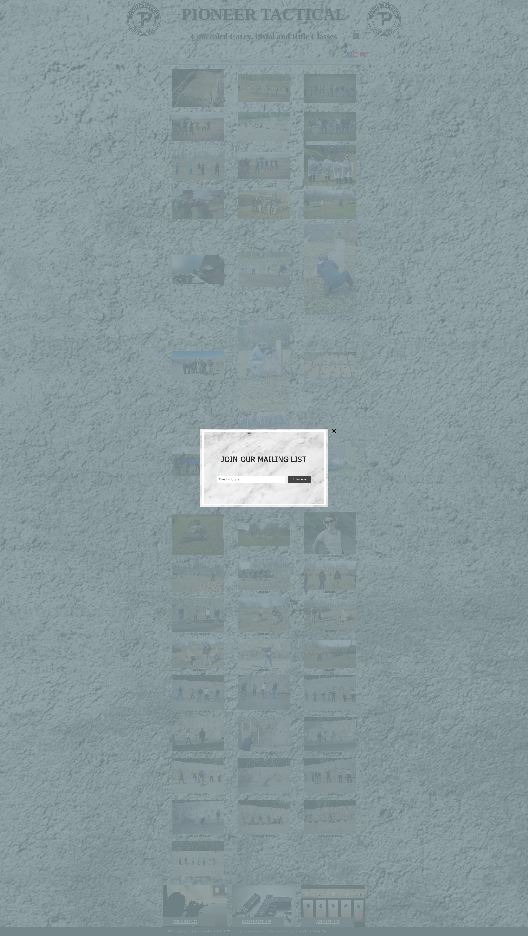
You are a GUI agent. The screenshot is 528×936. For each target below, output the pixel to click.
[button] (334, 431)
